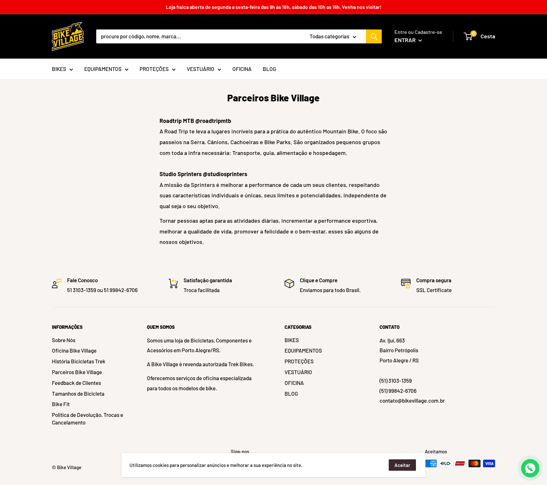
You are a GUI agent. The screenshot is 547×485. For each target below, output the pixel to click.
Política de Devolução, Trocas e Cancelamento (87, 418)
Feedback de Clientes (76, 383)
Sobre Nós (63, 340)
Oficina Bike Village (74, 350)
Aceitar (402, 465)
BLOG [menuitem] (269, 69)
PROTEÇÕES (299, 361)
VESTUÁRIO (298, 372)
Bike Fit (61, 404)
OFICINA (294, 383)
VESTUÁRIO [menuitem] (200, 69)
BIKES (292, 340)
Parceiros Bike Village (77, 372)
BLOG (291, 393)
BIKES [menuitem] (59, 69)
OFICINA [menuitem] (242, 69)
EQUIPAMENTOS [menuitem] (103, 69)
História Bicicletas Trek (78, 361)
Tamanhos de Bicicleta (78, 393)
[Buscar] (374, 36)
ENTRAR (405, 39)
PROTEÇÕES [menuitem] (154, 69)
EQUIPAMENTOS (303, 350)
